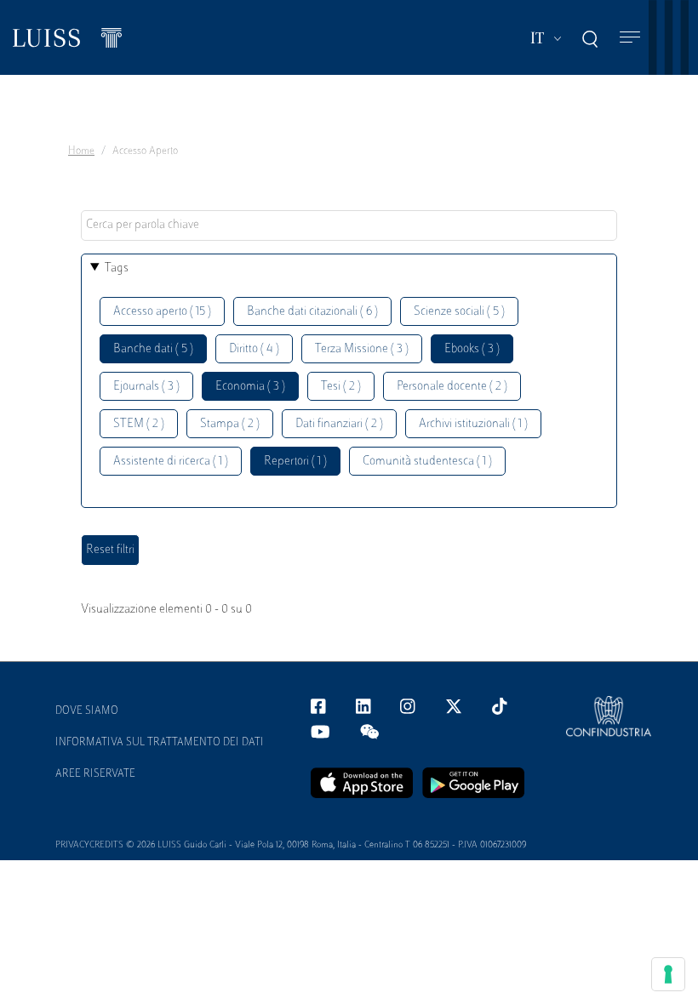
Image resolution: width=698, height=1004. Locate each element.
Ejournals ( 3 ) (146, 386)
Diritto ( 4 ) (254, 349)
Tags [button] (117, 268)
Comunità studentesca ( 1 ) (427, 461)
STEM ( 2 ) (138, 424)
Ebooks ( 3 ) (472, 349)
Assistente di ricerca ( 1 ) (170, 461)
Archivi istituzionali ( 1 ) (473, 424)
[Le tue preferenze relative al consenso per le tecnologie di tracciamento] (668, 974)
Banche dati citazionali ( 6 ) (312, 311)
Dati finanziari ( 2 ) (339, 424)
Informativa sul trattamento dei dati (159, 743)
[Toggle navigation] (630, 37)
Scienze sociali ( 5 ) (459, 311)
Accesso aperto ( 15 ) (162, 311)
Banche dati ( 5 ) (153, 349)
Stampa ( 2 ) (230, 424)
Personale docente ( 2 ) (452, 386)
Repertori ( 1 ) (295, 461)
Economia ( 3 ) (250, 386)
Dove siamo (86, 711)
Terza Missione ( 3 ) (362, 349)
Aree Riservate (95, 774)
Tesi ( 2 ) (341, 386)
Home (81, 151)
